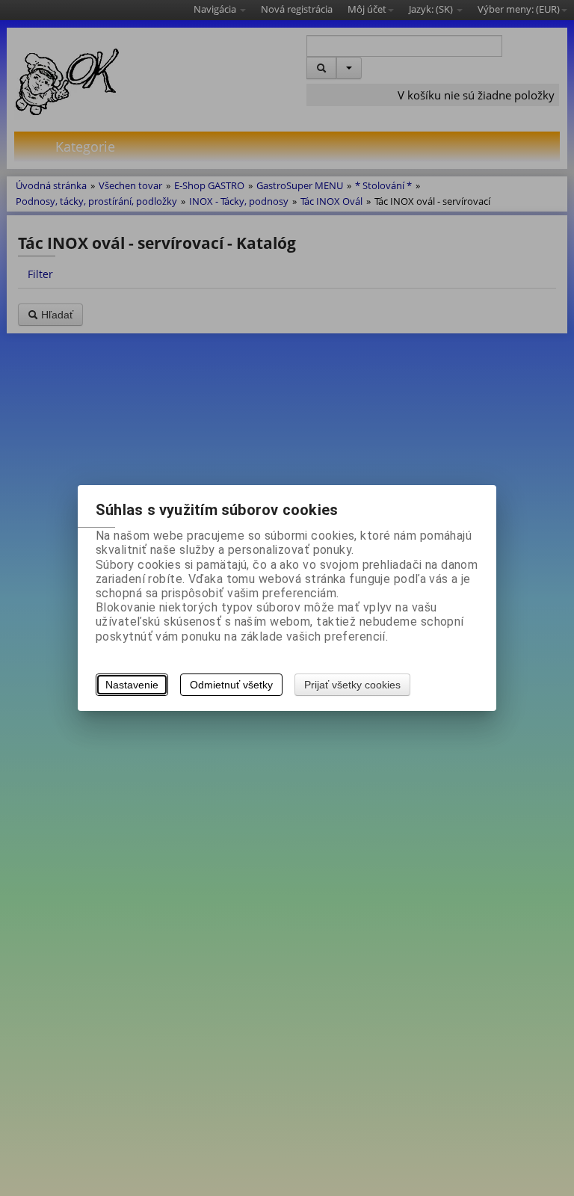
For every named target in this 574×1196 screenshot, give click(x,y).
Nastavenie (131, 685)
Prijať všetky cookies (352, 685)
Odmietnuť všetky (231, 685)
